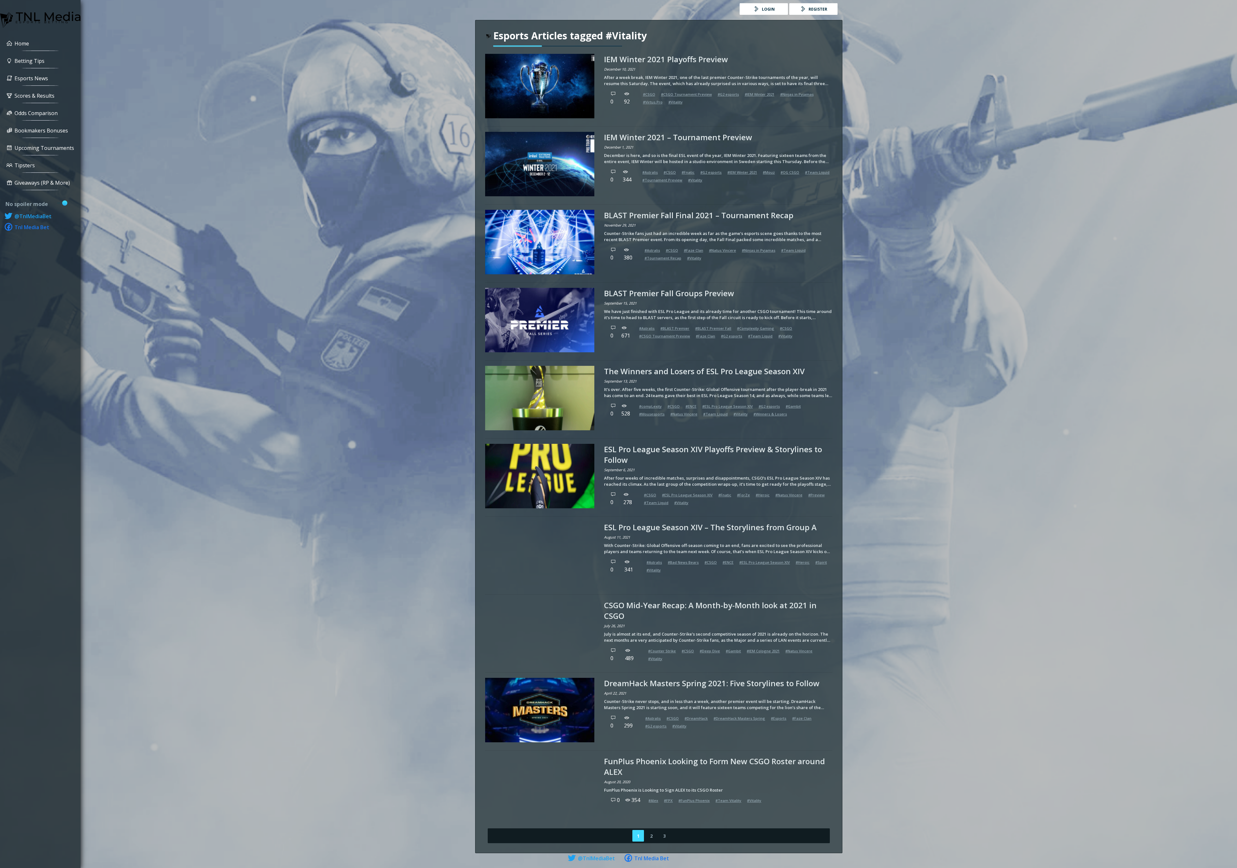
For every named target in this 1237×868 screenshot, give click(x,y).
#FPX (668, 800)
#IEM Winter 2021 (759, 94)
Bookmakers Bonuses (41, 130)
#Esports (778, 718)
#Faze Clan (693, 250)
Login (768, 9)
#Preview (816, 495)
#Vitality (675, 102)
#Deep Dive (710, 651)
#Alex (653, 800)
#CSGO (649, 94)
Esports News (31, 78)
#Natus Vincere (722, 250)
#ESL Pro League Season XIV (727, 406)
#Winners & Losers (770, 414)
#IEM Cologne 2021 (763, 651)
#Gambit (793, 406)
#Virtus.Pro (653, 102)
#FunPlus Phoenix (694, 800)
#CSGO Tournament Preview (686, 94)
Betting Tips (29, 60)
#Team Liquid (817, 172)
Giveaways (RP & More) (42, 182)
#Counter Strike (662, 651)
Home (21, 43)
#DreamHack (696, 718)
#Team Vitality (728, 800)
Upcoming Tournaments (44, 147)
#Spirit (821, 562)
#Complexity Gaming (755, 328)
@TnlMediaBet (32, 216)
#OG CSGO (790, 172)
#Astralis (650, 172)
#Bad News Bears (683, 562)
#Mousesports (652, 414)
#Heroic (763, 495)
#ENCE (691, 406)
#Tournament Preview (662, 180)
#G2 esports (728, 94)
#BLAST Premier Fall (713, 328)
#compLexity (650, 406)
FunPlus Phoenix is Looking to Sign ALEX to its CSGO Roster (663, 790)
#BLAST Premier (674, 328)
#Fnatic (688, 172)
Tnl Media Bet (31, 227)
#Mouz (769, 172)
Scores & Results (34, 95)
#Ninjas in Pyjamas (797, 94)
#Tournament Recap (663, 258)
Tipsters (24, 165)
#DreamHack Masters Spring (739, 718)
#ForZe (743, 495)
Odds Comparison (36, 113)
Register (817, 9)
